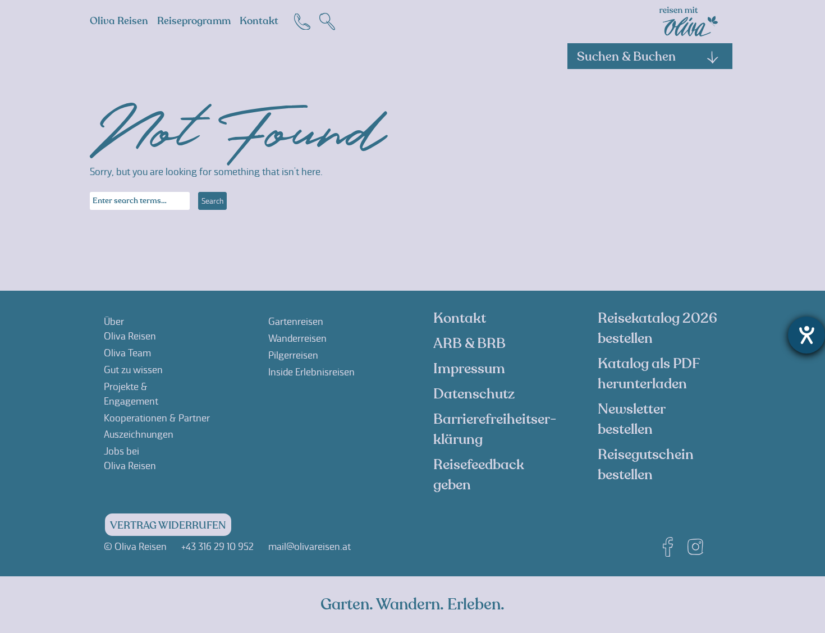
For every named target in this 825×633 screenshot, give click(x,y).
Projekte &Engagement (131, 393)
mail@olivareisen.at (309, 546)
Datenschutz (474, 394)
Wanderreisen (297, 338)
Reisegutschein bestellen (646, 465)
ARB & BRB (469, 343)
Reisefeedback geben (478, 475)
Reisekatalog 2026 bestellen (657, 328)
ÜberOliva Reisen (130, 328)
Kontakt (259, 21)
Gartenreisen (295, 321)
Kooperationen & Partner (157, 418)
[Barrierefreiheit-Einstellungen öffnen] (806, 335)
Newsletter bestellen (631, 419)
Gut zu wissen (133, 370)
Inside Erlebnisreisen (311, 372)
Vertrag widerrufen (168, 525)
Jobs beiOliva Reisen (130, 458)
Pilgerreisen (293, 355)
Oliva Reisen (119, 21)
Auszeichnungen (138, 434)
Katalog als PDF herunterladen (648, 374)
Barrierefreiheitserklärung (494, 429)
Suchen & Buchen (626, 57)
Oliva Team (127, 353)
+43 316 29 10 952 (217, 546)
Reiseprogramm (194, 21)
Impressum (469, 369)
